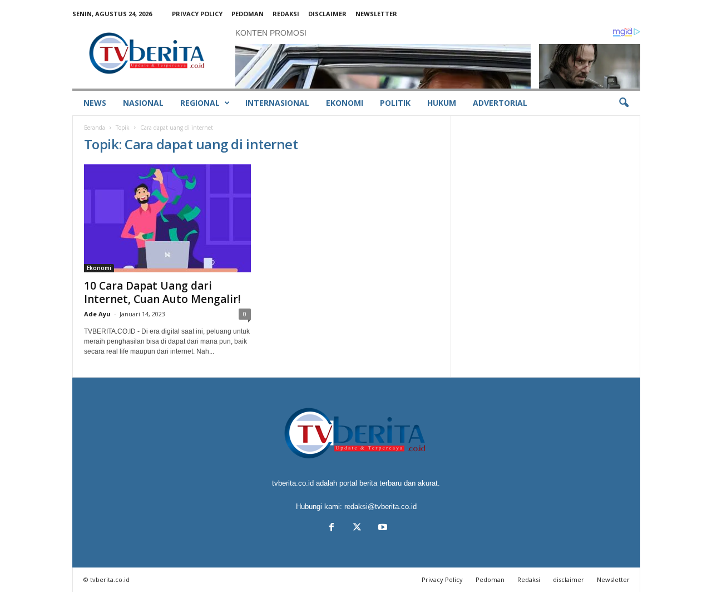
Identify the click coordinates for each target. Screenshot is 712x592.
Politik (395, 102)
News (94, 102)
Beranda (94, 127)
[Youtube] (381, 528)
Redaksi (286, 13)
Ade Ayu (97, 314)
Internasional (277, 102)
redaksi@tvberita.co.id (380, 506)
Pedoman (247, 13)
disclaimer (327, 13)
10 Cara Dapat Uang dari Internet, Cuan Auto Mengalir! (162, 292)
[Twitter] (357, 528)
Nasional (143, 102)
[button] (623, 103)
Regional (200, 102)
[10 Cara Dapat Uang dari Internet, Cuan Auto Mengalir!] (167, 218)
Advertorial (500, 102)
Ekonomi (344, 102)
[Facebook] (331, 528)
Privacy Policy (197, 13)
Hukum (441, 102)
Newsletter (376, 13)
